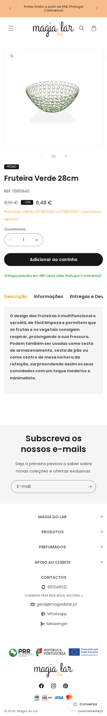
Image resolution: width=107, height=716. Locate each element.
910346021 (57, 587)
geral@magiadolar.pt (57, 604)
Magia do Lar (27, 711)
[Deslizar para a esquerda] (41, 156)
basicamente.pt (90, 711)
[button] (11, 28)
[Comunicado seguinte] (97, 8)
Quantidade (15, 229)
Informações (48, 296)
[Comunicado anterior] (10, 8)
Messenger (57, 623)
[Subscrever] (90, 486)
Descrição (15, 296)
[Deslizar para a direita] (66, 156)
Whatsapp (57, 614)
